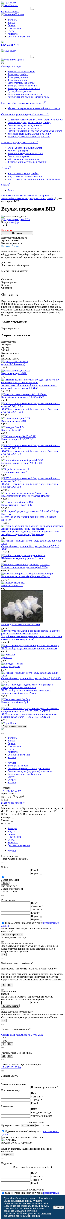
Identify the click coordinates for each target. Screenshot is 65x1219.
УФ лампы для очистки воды (23, 159)
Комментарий (36, 1122)
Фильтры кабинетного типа (22, 85)
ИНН (35, 1109)
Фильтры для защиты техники (24, 88)
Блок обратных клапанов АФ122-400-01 (22, 397)
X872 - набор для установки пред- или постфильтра (29, 648)
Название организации (44, 1087)
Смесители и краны (18, 156)
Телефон (36, 909)
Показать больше (10, 246)
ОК (4, 954)
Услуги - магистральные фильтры (26, 176)
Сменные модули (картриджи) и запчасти (25, 114)
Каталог (13, 5)
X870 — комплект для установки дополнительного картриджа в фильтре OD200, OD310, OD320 (28, 715)
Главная (5, 195)
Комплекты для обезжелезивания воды (28, 97)
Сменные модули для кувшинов (25, 125)
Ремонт (11, 190)
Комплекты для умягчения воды (25, 94)
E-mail (34, 870)
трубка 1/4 (6, 657)
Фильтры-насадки (17, 80)
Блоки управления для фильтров (25, 147)
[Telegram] (2, 42)
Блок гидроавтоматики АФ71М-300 (20, 624)
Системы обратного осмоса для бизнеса (23, 103)
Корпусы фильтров (18, 150)
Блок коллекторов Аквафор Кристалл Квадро (25, 576)
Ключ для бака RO (11, 430)
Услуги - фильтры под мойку (23, 173)
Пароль (35, 873)
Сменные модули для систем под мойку (29, 122)
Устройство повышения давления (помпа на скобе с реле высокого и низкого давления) (31, 638)
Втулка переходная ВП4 (14, 373)
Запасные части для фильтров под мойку (29, 133)
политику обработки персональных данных (27, 1214)
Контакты (13, 33)
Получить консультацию (14, 726)
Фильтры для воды (13, 66)
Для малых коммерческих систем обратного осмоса (35, 119)
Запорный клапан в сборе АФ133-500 (21, 463)
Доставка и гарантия (19, 36)
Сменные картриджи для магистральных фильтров (35, 131)
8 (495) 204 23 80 (10, 45)
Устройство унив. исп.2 (14, 472)
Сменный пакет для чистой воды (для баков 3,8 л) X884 (31, 678)
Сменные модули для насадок (24, 128)
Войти (15, 11)
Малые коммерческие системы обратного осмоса (34, 108)
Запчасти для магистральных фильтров (29, 136)
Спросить (6, 11)
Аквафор (14, 222)
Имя (34, 903)
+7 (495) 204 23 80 (11, 790)
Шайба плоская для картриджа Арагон (22, 558)
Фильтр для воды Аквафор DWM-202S (22, 1034)
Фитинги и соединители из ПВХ (25, 153)
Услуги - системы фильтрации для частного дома (34, 179)
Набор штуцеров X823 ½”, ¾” (17, 439)
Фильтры (12, 19)
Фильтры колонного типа (21, 71)
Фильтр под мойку (18, 74)
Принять (58, 1207)
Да (4, 985)
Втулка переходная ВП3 (14, 421)
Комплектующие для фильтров (19, 142)
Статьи (11, 31)
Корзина (18, 14)
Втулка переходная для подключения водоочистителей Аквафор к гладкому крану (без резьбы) (30, 533)
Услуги (11, 22)
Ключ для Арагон (10, 666)
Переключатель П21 (12, 585)
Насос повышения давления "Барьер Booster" (25, 496)
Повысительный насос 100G (16, 505)
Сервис (11, 25)
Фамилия (37, 906)
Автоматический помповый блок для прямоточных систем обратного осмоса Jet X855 (29, 386)
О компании (14, 28)
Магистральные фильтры (21, 82)
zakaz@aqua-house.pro (13, 802)
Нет (10, 985)
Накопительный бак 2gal (14, 702)
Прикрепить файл (11, 1125)
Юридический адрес (42, 1112)
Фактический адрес (41, 1116)
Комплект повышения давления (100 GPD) (24, 567)
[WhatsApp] (2, 62)
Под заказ (17, 233)
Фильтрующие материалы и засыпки (27, 162)
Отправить (8, 1155)
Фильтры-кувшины (18, 77)
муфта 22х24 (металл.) (13, 364)
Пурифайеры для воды (20, 91)
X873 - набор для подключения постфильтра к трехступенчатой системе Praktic (26, 691)
